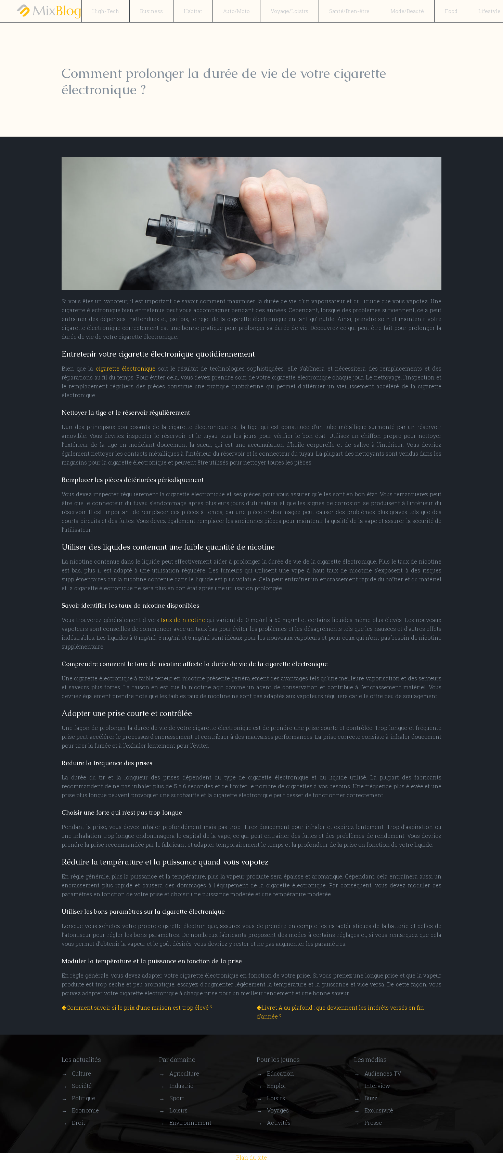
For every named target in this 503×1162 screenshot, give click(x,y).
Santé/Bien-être (349, 11)
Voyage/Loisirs (289, 11)
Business (151, 11)
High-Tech (105, 11)
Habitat (193, 11)
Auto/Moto (236, 11)
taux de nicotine (183, 619)
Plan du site (251, 1157)
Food (451, 11)
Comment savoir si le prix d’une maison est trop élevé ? (139, 1007)
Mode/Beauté (407, 11)
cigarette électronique (126, 368)
